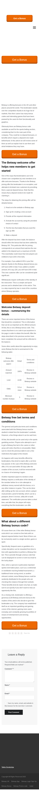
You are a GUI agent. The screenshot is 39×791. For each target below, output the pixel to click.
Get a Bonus (19, 18)
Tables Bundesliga (8, 767)
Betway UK (6, 245)
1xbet (31, 786)
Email (7, 693)
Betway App (15, 781)
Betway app (29, 207)
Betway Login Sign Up (29, 781)
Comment (9, 669)
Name (7, 685)
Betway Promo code (20, 786)
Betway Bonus (6, 786)
